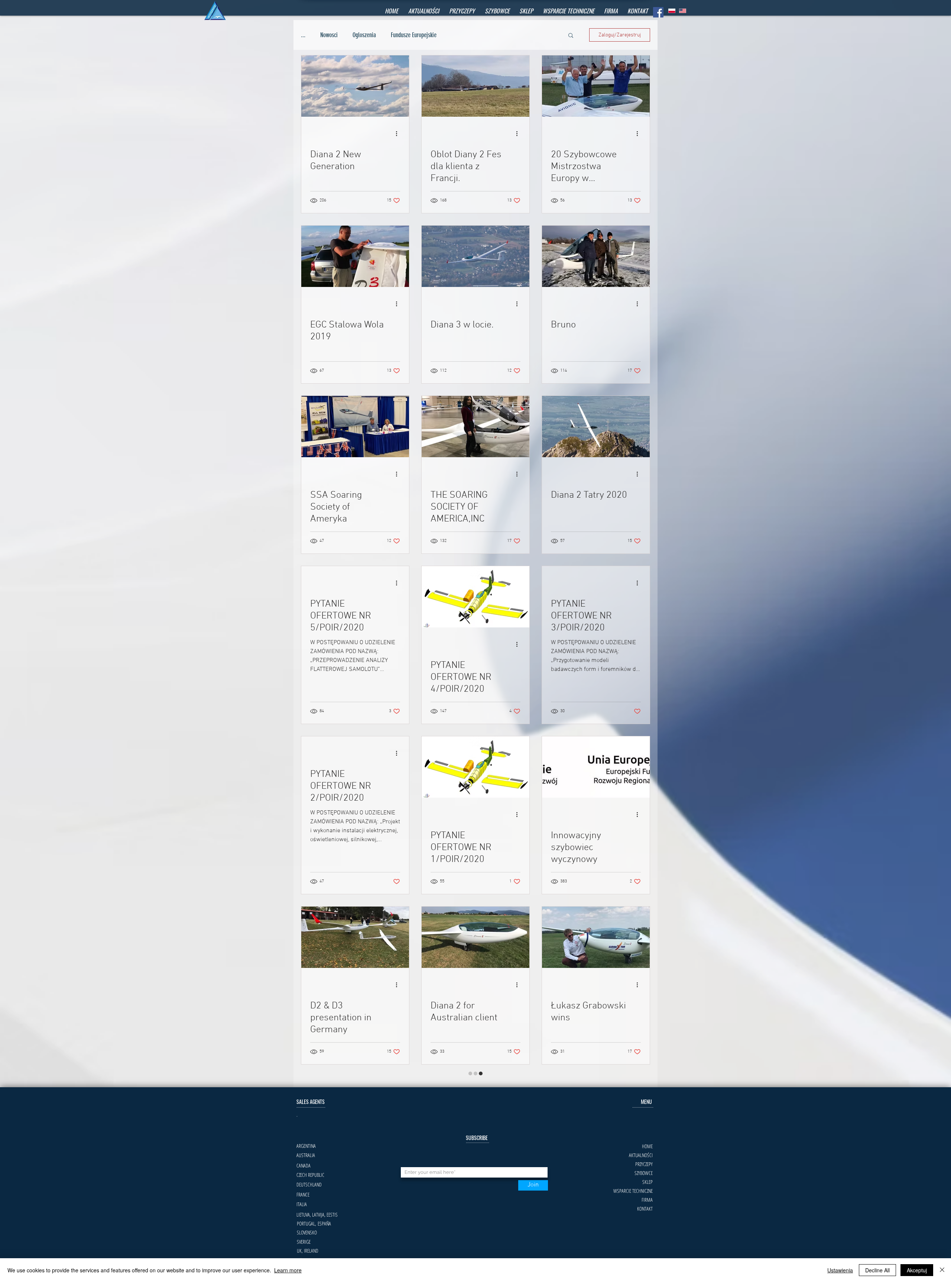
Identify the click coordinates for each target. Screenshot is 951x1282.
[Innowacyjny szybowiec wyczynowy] (596, 767)
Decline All (877, 1270)
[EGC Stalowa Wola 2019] (355, 256)
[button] (497, 11)
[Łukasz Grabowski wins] (596, 937)
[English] (682, 10)
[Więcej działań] (399, 133)
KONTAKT (645, 1191)
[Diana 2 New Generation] (355, 86)
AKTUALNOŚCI (641, 1137)
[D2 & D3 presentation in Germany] (355, 937)
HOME (647, 1129)
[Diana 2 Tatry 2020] (596, 426)
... (303, 35)
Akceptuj (917, 1270)
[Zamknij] (942, 1270)
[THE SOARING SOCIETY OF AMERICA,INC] (475, 426)
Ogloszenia (364, 35)
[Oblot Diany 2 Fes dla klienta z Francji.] (475, 86)
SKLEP (647, 1164)
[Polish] (671, 10)
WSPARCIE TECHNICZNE (633, 1173)
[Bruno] (596, 256)
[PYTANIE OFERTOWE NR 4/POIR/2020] (475, 596)
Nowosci (329, 35)
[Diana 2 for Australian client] (475, 937)
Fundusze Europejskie (413, 35)
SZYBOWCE (643, 1155)
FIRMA (647, 1182)
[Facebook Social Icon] (658, 12)
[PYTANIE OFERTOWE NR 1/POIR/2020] (475, 767)
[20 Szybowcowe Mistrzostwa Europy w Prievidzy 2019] (596, 86)
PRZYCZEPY (644, 1146)
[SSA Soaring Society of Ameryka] (355, 426)
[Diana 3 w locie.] (475, 256)
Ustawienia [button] (840, 1270)
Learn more (288, 1270)
